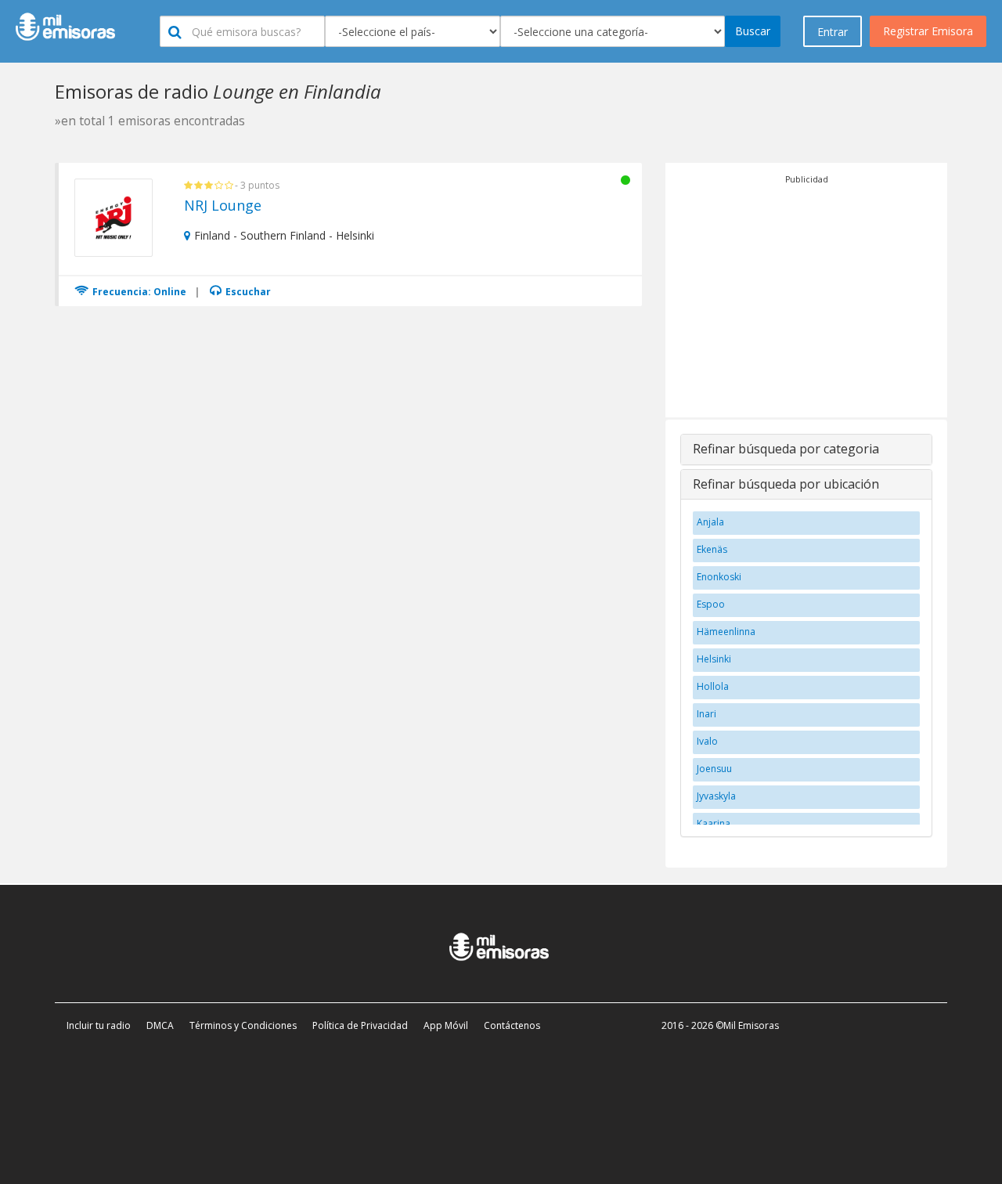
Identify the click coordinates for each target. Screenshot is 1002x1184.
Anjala (710, 522)
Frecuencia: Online (138, 291)
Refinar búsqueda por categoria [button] (786, 448)
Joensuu (714, 768)
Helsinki (714, 659)
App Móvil (446, 1025)
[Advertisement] (806, 296)
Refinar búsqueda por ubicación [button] (786, 484)
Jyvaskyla (716, 796)
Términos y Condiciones (243, 1025)
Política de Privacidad (360, 1025)
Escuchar (247, 291)
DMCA (160, 1025)
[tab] (806, 449)
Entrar (832, 31)
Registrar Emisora (928, 30)
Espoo (711, 604)
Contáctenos (512, 1025)
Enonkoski (719, 576)
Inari (706, 713)
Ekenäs (712, 549)
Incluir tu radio (99, 1025)
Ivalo (707, 741)
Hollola (713, 686)
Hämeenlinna (726, 631)
